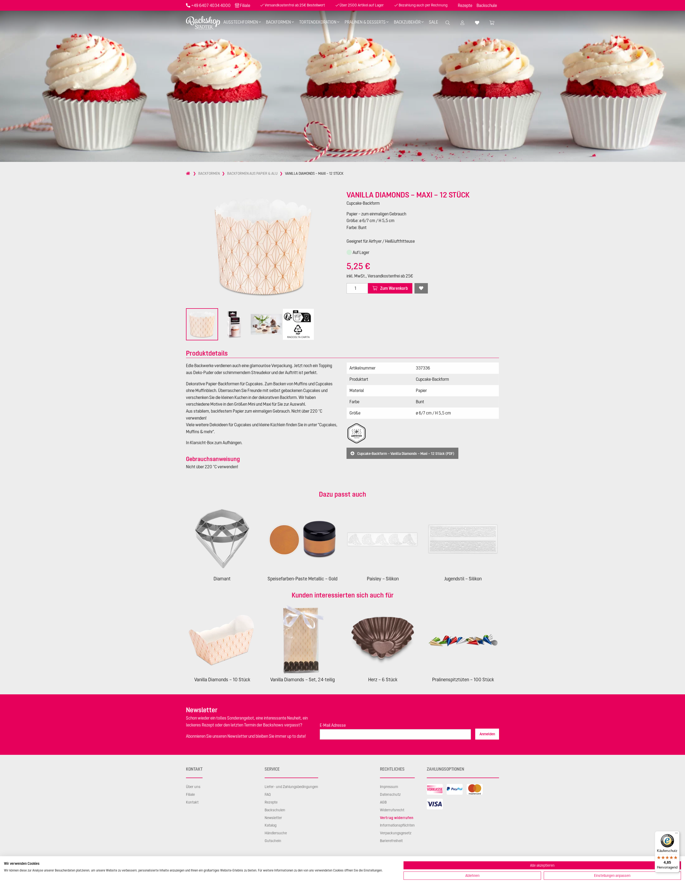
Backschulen (275, 810)
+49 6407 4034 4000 (211, 5)
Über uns (193, 787)
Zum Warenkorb (393, 288)
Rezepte (465, 5)
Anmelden (487, 734)
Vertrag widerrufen (396, 818)
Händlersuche (276, 833)
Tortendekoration (317, 22)
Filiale (245, 5)
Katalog (270, 825)
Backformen (278, 22)
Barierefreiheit (391, 841)
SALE (433, 22)
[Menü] (676, 834)
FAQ (268, 794)
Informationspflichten (397, 825)
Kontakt (192, 802)
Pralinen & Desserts (365, 22)
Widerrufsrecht (392, 810)
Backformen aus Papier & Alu (252, 173)
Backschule (487, 5)
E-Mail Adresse (333, 725)
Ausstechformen (240, 22)
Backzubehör (407, 22)
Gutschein (273, 841)
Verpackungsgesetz (396, 833)
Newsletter (273, 818)
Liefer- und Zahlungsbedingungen (291, 787)
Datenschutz (390, 794)
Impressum (389, 787)
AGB (383, 802)
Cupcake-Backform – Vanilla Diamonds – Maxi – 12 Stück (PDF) (405, 453)
